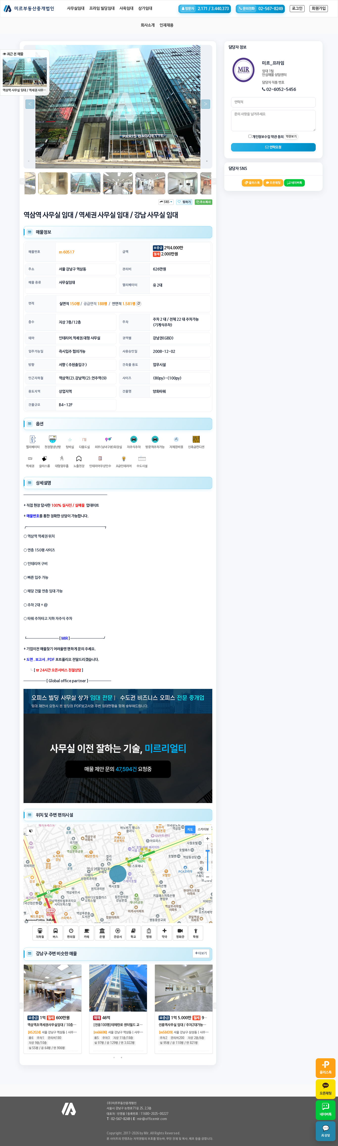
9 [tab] (88, 161)
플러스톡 (254, 183)
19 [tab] (162, 161)
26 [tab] (106, 167)
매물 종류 (34, 282)
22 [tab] (184, 161)
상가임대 (145, 8)
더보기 (202, 953)
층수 (31, 322)
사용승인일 (129, 351)
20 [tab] (169, 161)
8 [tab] (80, 161)
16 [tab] (140, 161)
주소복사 (205, 202)
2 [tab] (36, 161)
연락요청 (275, 147)
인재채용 (166, 25)
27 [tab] (114, 167)
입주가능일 (35, 351)
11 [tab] (102, 161)
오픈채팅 (275, 183)
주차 (125, 322)
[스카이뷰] (203, 829)
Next (203, 104)
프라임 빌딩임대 (102, 8)
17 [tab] (147, 161)
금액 (125, 252)
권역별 (126, 338)
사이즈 (126, 378)
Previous (27, 104)
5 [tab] (58, 161)
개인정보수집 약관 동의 (268, 137)
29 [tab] (128, 167)
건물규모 (34, 405)
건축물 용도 (130, 365)
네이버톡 (296, 183)
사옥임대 (126, 8)
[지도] (190, 829)
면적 (31, 303)
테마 (31, 338)
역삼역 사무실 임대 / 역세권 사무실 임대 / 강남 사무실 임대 (25, 90)
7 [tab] (73, 161)
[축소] (208, 877)
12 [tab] (110, 161)
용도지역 (34, 391)
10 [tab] (95, 161)
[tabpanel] (118, 107)
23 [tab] (192, 161)
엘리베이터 (129, 285)
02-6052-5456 (281, 89)
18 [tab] (154, 161)
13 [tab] (117, 161)
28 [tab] (121, 167)
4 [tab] (50, 161)
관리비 (126, 269)
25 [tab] (206, 161)
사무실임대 (75, 8)
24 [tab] (199, 161)
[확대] (208, 839)
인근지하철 (35, 378)
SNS (166, 202)
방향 (31, 365)
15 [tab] (132, 161)
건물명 (126, 391)
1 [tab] (28, 161)
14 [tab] (125, 161)
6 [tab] (65, 161)
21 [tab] (177, 161)
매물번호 (34, 252)
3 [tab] (43, 161)
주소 (31, 269)
